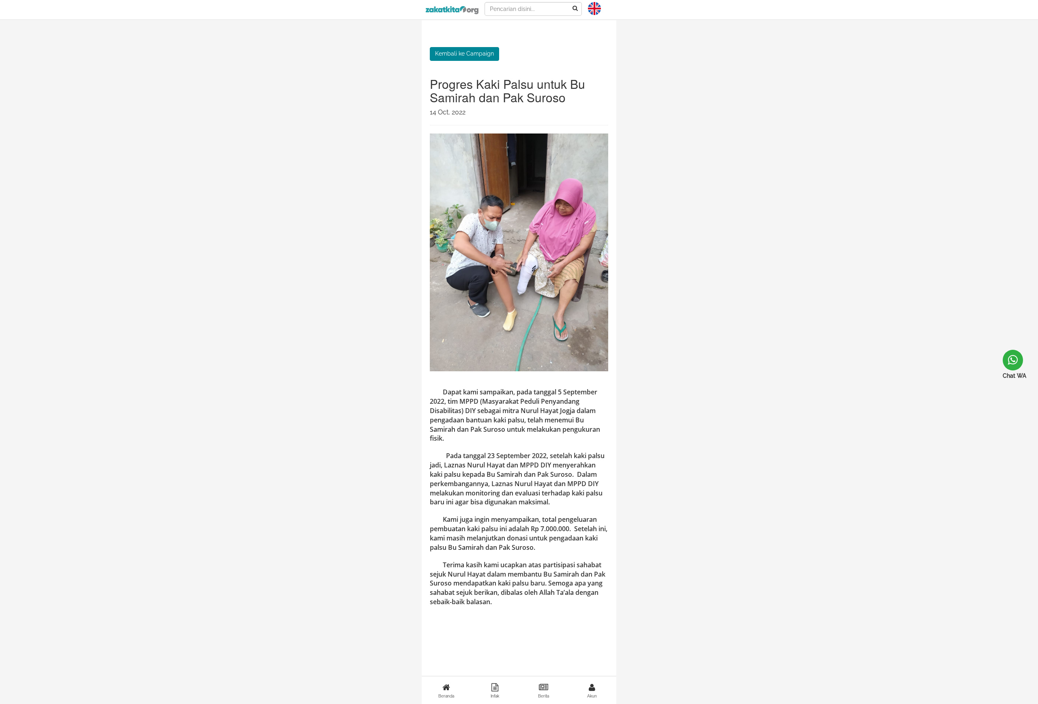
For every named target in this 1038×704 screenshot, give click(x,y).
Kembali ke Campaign (464, 53)
